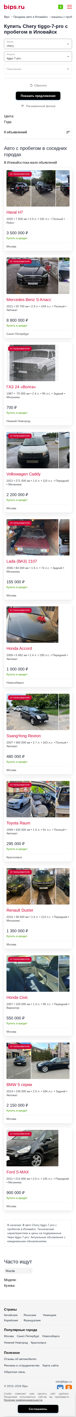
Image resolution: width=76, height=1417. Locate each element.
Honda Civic (17, 997)
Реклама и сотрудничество (22, 1365)
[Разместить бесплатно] (60, 7)
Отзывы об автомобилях (20, 1359)
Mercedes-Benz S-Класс (28, 299)
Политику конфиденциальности (23, 1400)
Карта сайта (51, 1365)
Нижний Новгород (16, 1342)
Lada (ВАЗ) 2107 (21, 561)
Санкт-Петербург (28, 1336)
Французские (32, 1320)
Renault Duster (19, 910)
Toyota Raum (18, 823)
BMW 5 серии (19, 1084)
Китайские (11, 1315)
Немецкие (49, 1315)
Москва (9, 1336)
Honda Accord (19, 648)
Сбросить (40, 85)
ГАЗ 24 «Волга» (21, 387)
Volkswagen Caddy (23, 474)
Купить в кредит (16, 238)
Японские (30, 1315)
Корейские (11, 1320)
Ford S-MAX (17, 1172)
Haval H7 (14, 212)
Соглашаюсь (38, 1409)
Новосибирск (51, 1336)
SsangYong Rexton (23, 736)
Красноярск (38, 1342)
